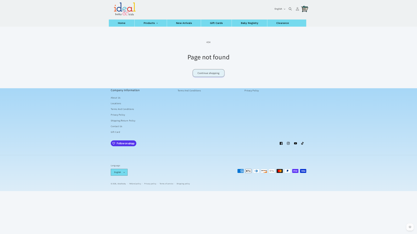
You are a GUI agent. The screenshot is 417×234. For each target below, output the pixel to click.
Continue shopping (209, 73)
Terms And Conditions (122, 109)
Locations (116, 103)
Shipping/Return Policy (123, 120)
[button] (290, 9)
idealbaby (121, 183)
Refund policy (135, 183)
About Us (116, 97)
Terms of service (166, 183)
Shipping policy (183, 183)
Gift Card (115, 131)
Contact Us (116, 126)
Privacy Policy (118, 114)
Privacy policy (150, 183)
